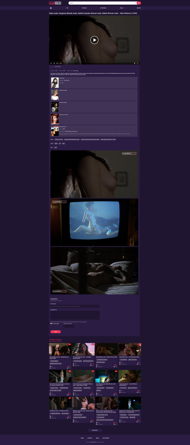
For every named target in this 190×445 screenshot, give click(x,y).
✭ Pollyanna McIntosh (55, 413)
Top (67, 8)
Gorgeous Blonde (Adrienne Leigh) (71, 139)
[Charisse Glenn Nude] (55, 111)
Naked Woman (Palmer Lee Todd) (108, 139)
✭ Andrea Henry (86, 387)
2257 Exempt (106, 438)
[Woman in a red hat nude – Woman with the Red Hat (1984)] (83, 403)
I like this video (50, 67)
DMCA (97, 438)
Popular (84, 8)
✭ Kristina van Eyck (78, 414)
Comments (53, 299)
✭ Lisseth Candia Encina (133, 414)
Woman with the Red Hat (80, 417)
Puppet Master (78, 390)
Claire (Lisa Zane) (59, 139)
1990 (55, 147)
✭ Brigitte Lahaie (54, 387)
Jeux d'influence (133, 387)
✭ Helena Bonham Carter (102, 414)
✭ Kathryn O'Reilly (77, 387)
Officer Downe (101, 362)
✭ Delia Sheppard (54, 361)
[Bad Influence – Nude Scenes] (55, 135)
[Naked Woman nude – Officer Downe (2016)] (106, 349)
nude (63, 143)
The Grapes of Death (56, 390)
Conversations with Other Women (105, 419)
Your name (53, 303)
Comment (52, 309)
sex (60, 143)
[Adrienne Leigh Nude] (55, 99)
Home (51, 8)
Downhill (133, 417)
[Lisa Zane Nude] (55, 87)
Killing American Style (56, 363)
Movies (139, 8)
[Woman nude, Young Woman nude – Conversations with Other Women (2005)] (106, 403)
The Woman (66, 413)
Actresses (103, 8)
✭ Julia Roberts (123, 359)
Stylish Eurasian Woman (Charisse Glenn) (90, 139)
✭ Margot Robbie (100, 387)
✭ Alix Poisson (123, 387)
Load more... (95, 430)
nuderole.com (93, 442)
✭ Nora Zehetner (100, 417)
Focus (99, 390)
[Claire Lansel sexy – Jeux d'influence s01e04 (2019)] (130, 376)
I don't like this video (52, 67)
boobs (56, 143)
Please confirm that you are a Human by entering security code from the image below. (68, 321)
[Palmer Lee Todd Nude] (55, 123)
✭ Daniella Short (109, 387)
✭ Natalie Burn (123, 414)
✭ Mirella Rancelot (64, 387)
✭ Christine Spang (78, 361)
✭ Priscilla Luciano (124, 417)
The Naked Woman (89, 361)
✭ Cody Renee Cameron (102, 359)
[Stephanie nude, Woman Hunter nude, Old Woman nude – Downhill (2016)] (130, 403)
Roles (121, 8)
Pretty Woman (133, 359)
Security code (66, 323)
